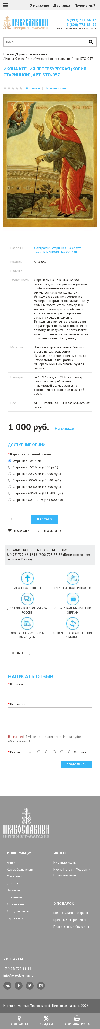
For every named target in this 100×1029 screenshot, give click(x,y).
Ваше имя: (17, 684)
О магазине (39, 5)
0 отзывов (33, 88)
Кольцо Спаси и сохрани (70, 913)
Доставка (61, 5)
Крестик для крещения (69, 920)
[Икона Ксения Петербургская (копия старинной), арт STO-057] (50, 161)
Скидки (46, 1024)
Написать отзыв (56, 88)
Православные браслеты (71, 927)
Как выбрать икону (20, 869)
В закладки (21, 530)
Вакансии (13, 890)
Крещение (14, 897)
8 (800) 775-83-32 (82, 24)
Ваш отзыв (17, 704)
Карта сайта (15, 918)
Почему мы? (84, 5)
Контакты (19, 1024)
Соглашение (16, 904)
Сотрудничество (18, 911)
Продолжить (76, 764)
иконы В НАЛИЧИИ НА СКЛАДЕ (56, 252)
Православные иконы (32, 54)
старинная (59, 248)
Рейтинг (15, 752)
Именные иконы (64, 862)
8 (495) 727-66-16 (82, 20)
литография (42, 248)
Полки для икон (64, 875)
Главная (8, 54)
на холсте (74, 248)
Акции (11, 862)
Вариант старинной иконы (30, 454)
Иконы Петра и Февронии (71, 869)
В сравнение (52, 530)
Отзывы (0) (21, 653)
